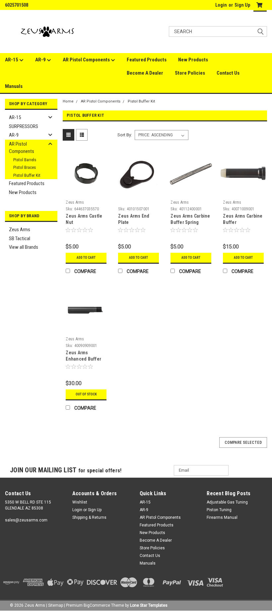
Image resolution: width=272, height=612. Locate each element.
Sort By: (124, 134)
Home (68, 101)
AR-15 (12, 60)
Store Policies (190, 73)
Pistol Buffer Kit (26, 175)
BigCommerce (97, 605)
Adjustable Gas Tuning (227, 502)
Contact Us (228, 73)
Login (221, 5)
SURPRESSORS (23, 126)
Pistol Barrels (24, 159)
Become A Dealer (145, 73)
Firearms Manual (222, 517)
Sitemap (55, 605)
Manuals (14, 86)
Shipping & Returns (89, 517)
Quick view (86, 192)
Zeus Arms (19, 230)
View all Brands (23, 247)
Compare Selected (243, 442)
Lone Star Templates (149, 605)
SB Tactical (19, 238)
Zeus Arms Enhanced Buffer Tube (83, 359)
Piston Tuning (219, 510)
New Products (193, 60)
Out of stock (86, 394)
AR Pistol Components (87, 60)
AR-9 (41, 60)
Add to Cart (86, 257)
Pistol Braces (24, 167)
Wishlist (79, 502)
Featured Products (147, 60)
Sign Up (242, 5)
